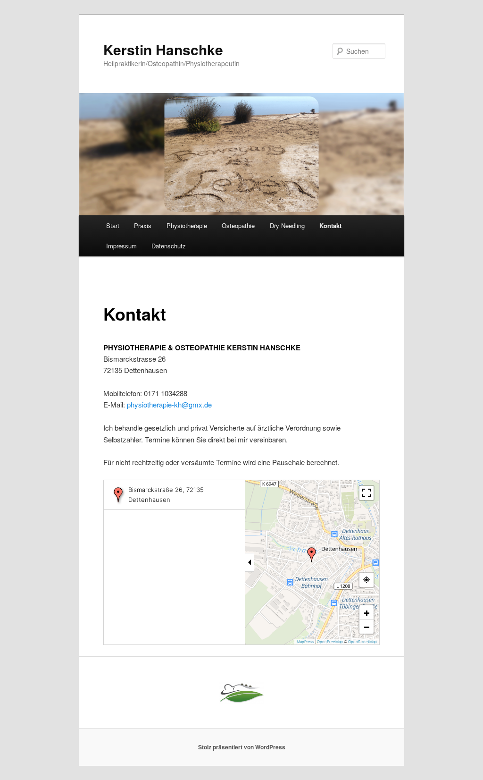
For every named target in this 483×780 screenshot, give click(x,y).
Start (112, 225)
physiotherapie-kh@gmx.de (169, 404)
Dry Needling (287, 225)
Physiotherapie (187, 225)
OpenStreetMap (362, 641)
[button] (311, 554)
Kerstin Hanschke (163, 49)
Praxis (142, 225)
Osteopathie (238, 225)
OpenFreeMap (330, 641)
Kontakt (330, 225)
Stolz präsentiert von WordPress (241, 747)
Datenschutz (168, 245)
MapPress (305, 641)
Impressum (121, 245)
